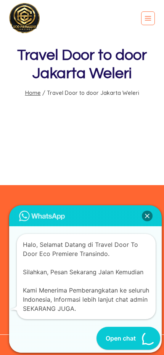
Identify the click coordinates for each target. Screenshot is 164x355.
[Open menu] (148, 18)
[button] (147, 216)
